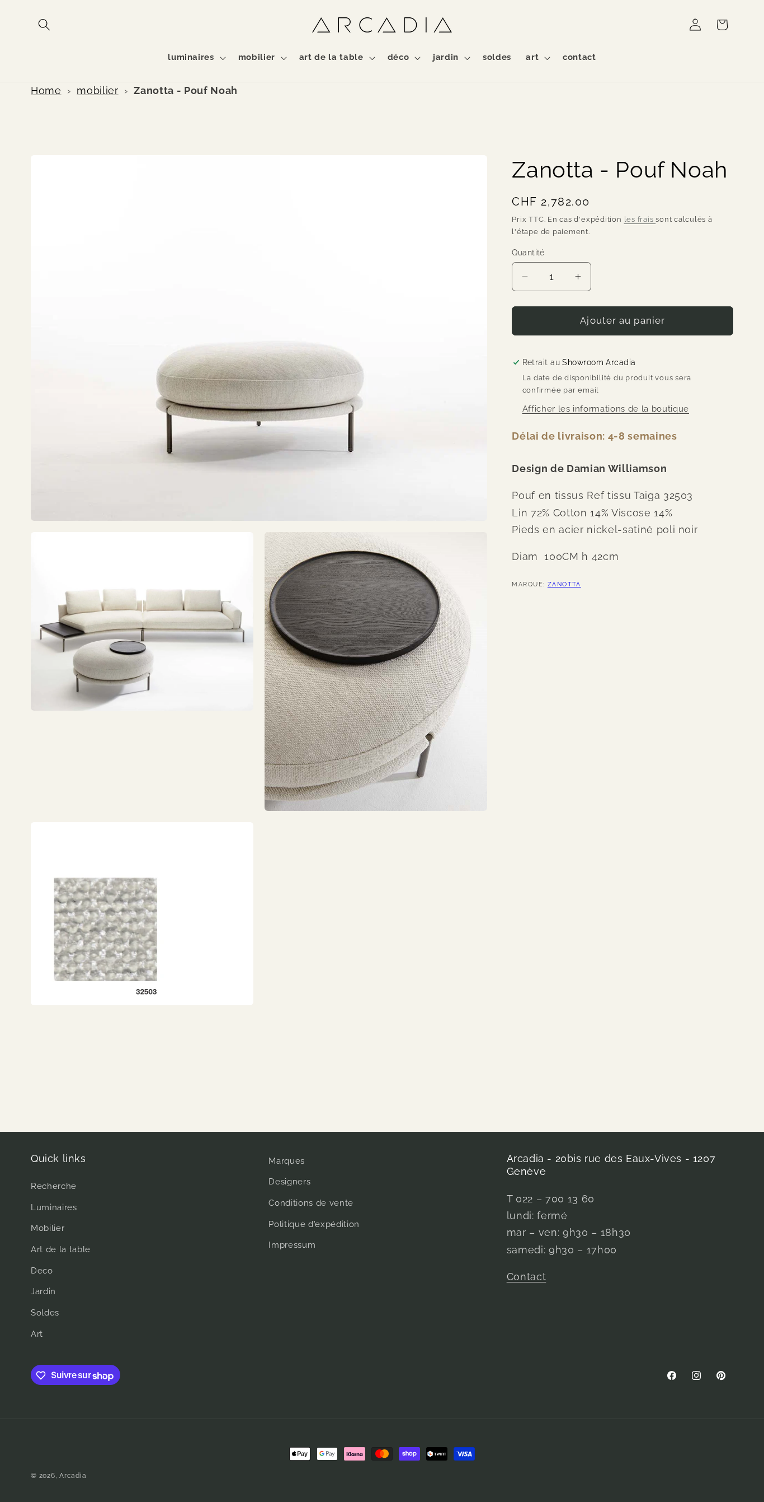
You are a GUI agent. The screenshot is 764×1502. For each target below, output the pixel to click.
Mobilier (47, 1229)
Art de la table (61, 1249)
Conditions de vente (310, 1203)
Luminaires (54, 1207)
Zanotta (564, 584)
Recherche (54, 1187)
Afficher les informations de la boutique (605, 409)
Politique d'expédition (314, 1224)
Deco (42, 1271)
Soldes (45, 1313)
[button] (44, 24)
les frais (640, 219)
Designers (289, 1182)
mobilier (97, 90)
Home (46, 90)
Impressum (291, 1245)
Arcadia (72, 1476)
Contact (526, 1276)
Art (37, 1334)
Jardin (43, 1292)
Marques (286, 1161)
